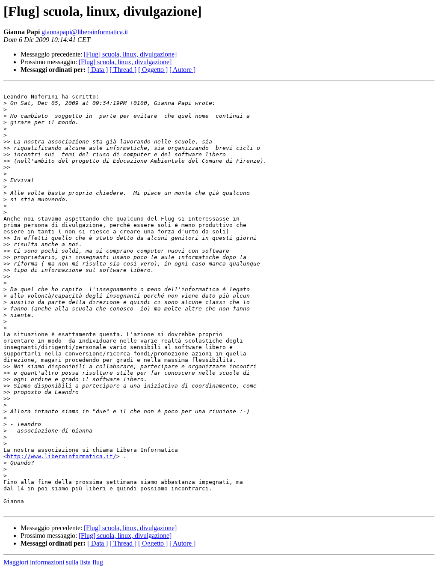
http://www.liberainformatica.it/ (61, 456)
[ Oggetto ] (153, 69)
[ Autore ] (182, 69)
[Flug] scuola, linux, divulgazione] (130, 54)
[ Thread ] (123, 69)
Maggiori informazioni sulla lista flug (53, 562)
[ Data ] (97, 69)
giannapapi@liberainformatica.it (84, 32)
